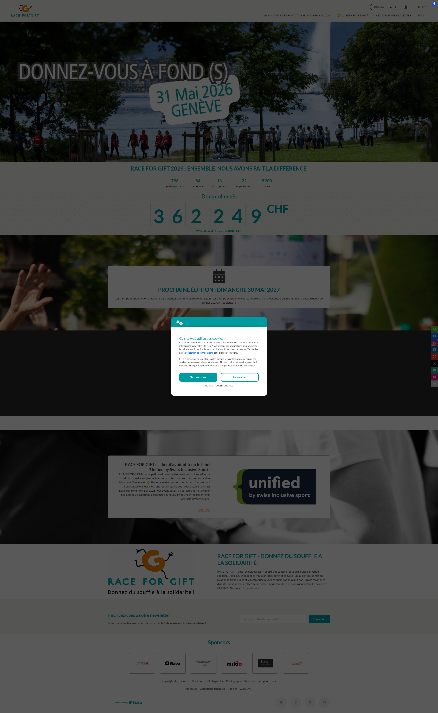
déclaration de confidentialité (199, 352)
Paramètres (240, 377)
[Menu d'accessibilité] (434, 4)
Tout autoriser (198, 377)
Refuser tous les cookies (219, 386)
